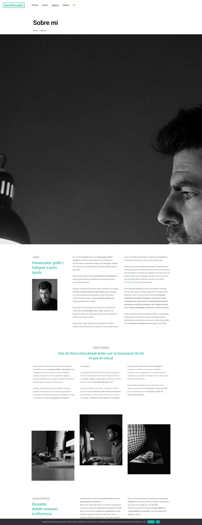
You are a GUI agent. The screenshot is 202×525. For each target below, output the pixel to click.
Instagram (129, 282)
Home (35, 31)
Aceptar (151, 522)
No (158, 522)
